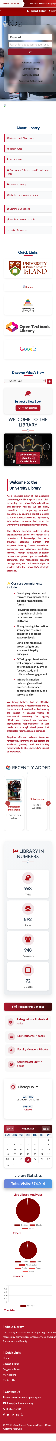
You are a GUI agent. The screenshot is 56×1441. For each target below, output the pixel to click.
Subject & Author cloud (31, 81)
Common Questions (19, 209)
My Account (9, 1374)
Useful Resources (18, 230)
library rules (15, 148)
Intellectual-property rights (23, 195)
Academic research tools (22, 219)
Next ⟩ (46, 1128)
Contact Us (9, 1380)
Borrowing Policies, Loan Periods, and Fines (28, 172)
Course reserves (31, 68)
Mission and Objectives (21, 138)
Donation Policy (17, 184)
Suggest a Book (11, 1369)
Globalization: (37, 799)
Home (6, 1358)
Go (30, 51)
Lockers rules (15, 159)
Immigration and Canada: (13, 808)
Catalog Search (11, 1363)
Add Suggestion (29, 407)
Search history (38, 11)
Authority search (31, 75)
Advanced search (31, 62)
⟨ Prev (10, 1128)
